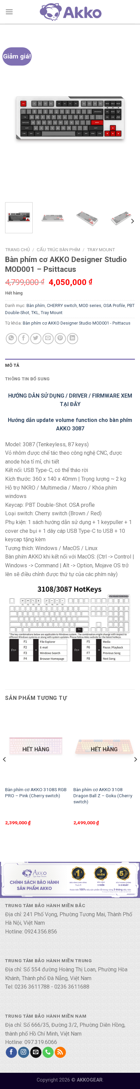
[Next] (124, 117)
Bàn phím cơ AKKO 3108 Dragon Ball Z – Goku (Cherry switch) (102, 795)
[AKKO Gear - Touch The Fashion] (70, 11)
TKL (35, 312)
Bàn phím (36, 305)
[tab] (70, 365)
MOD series (90, 305)
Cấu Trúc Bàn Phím (58, 249)
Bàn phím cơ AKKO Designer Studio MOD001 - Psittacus (76, 323)
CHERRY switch (62, 305)
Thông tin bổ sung (27, 378)
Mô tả (12, 365)
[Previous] (16, 117)
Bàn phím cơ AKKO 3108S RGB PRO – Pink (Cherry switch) (36, 792)
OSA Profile (114, 305)
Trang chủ (17, 249)
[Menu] (9, 11)
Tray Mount (101, 249)
